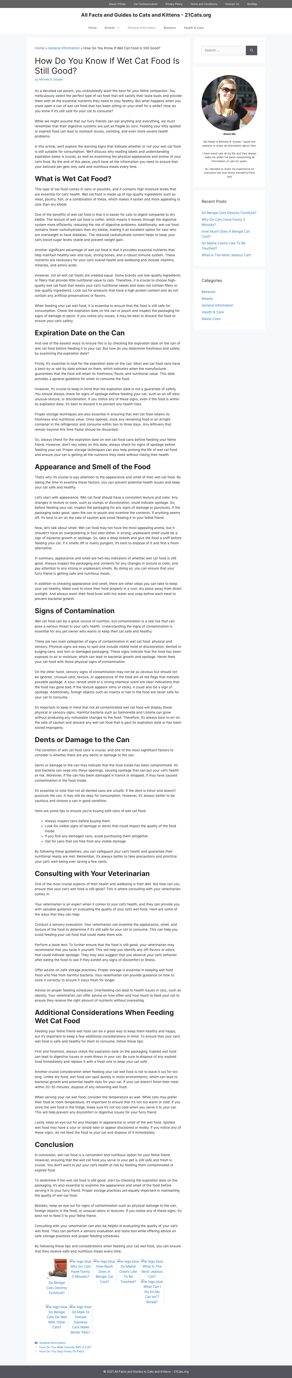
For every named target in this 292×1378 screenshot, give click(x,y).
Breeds (110, 28)
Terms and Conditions (203, 4)
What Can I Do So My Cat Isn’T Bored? (152, 1294)
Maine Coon (211, 319)
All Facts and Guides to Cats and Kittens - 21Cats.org (146, 15)
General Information (142, 28)
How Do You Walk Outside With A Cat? (65, 1347)
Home (92, 28)
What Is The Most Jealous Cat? (226, 255)
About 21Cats (117, 4)
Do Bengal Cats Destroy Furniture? (229, 213)
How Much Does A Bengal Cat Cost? (104, 1274)
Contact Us (232, 4)
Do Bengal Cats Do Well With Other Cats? (57, 1319)
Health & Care (194, 28)
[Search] (251, 50)
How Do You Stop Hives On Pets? (61, 1351)
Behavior (170, 28)
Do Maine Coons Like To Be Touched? (128, 1274)
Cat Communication (146, 4)
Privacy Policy (174, 4)
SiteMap (252, 4)
